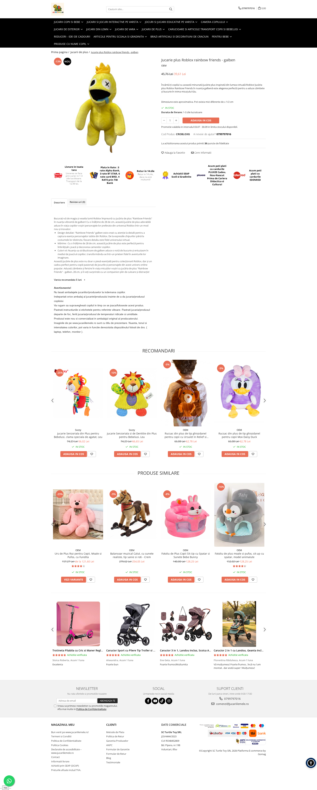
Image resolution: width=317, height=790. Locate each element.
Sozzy (78, 430)
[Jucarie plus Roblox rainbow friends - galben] (103, 108)
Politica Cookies (59, 745)
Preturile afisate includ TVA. (66, 770)
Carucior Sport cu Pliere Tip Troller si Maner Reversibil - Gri (143, 650)
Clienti (111, 724)
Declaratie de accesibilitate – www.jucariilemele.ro (66, 751)
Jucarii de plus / (80, 52)
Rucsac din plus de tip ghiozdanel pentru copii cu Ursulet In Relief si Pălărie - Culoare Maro (186, 435)
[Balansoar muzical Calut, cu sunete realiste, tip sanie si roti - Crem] (132, 514)
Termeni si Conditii (61, 736)
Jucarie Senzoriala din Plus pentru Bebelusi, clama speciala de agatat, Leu (78, 435)
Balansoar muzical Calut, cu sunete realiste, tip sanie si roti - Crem (132, 555)
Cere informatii (202, 152)
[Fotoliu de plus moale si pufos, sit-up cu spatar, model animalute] (239, 514)
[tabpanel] (103, 108)
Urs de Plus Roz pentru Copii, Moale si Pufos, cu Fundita (78, 555)
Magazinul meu (62, 724)
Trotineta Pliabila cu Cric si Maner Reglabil (78, 650)
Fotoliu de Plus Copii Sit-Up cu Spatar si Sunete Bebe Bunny (185, 555)
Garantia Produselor (117, 740)
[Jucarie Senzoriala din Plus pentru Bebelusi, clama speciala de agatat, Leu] (78, 393)
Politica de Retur (115, 736)
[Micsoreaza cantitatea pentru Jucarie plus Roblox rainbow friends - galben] (164, 120)
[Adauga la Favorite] (92, 454)
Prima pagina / (60, 52)
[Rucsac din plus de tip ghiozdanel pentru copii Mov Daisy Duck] (239, 393)
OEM (164, 65)
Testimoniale (113, 762)
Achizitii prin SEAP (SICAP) (65, 765)
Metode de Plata (115, 732)
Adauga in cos (201, 120)
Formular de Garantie (118, 749)
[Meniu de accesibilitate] (311, 763)
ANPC (109, 745)
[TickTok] (162, 701)
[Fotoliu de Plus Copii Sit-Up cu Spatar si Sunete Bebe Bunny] (186, 514)
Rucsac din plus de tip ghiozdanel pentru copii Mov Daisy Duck (239, 435)
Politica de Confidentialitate (91, 709)
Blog (108, 758)
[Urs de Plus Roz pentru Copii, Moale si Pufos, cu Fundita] (78, 514)
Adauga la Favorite (174, 152)
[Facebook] (148, 701)
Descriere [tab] (59, 202)
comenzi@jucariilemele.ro (232, 704)
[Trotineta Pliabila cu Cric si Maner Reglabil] (78, 624)
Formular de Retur (116, 753)
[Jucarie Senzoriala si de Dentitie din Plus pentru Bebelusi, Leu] (132, 393)
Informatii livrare (60, 761)
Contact (55, 757)
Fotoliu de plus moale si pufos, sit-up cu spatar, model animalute (239, 555)
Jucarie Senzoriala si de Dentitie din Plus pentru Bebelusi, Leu (132, 435)
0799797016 (232, 698)
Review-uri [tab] (77, 202)
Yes (5, 787)
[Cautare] (170, 9)
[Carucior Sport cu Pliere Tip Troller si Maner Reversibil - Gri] (132, 624)
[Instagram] (169, 701)
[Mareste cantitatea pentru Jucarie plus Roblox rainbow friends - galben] (176, 120)
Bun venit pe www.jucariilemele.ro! (70, 732)
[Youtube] (155, 701)
